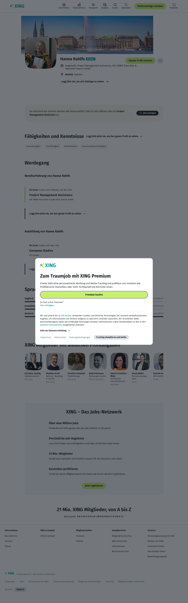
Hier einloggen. (47, 305)
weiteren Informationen (51, 325)
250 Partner (66, 315)
